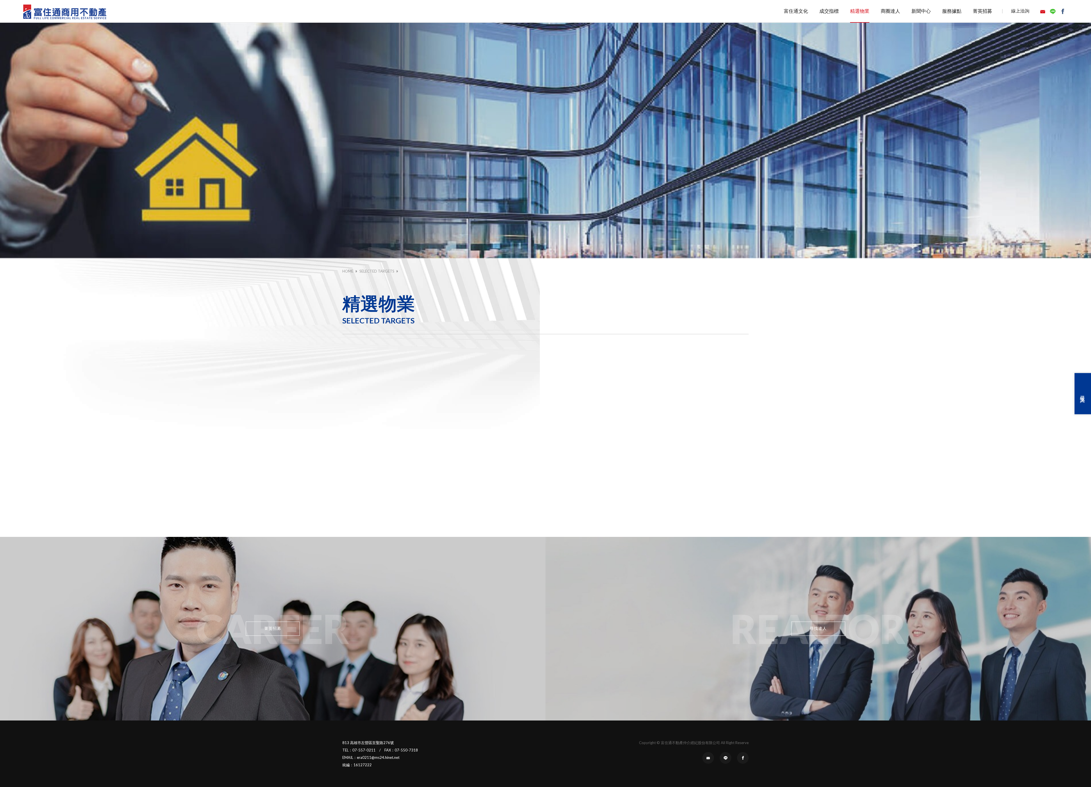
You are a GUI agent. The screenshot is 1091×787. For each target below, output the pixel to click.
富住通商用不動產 (65, 11)
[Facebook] (1063, 11)
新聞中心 (921, 11)
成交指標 (829, 11)
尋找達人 (1083, 393)
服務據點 (951, 11)
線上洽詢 (1020, 10)
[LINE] (1053, 11)
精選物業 (859, 11)
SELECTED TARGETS (376, 271)
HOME (347, 271)
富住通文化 (796, 11)
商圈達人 (890, 11)
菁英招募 (982, 11)
